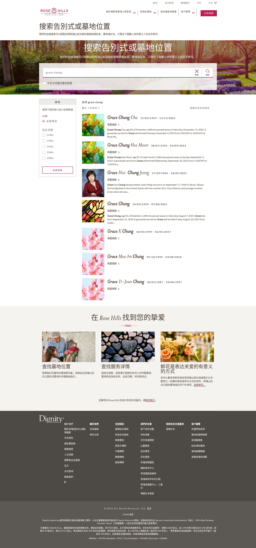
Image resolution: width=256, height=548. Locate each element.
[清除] (197, 71)
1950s (50, 146)
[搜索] (207, 71)
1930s (50, 134)
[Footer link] (65, 482)
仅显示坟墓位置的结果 (59, 83)
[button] (199, 4)
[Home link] (54, 11)
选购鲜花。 (200, 384)
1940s (50, 140)
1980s (50, 158)
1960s (50, 152)
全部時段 (51, 121)
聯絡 (141, 534)
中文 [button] (211, 3)
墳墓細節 (112, 124)
